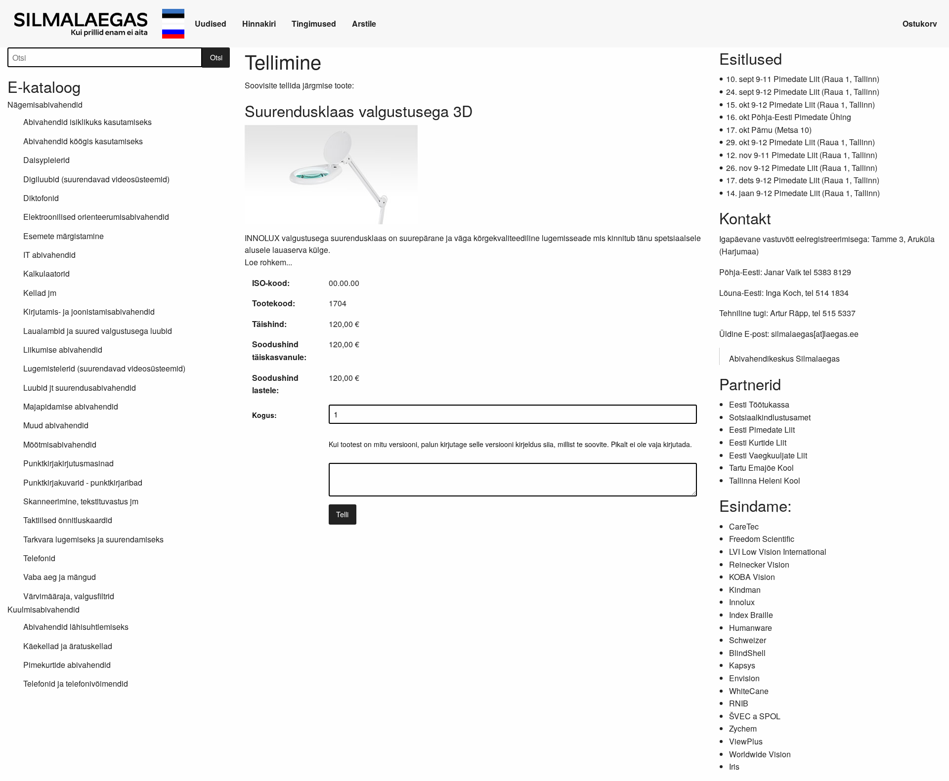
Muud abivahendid (55, 425)
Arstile (364, 23)
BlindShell (747, 652)
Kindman (745, 589)
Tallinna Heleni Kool (764, 480)
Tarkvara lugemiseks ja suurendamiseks (93, 539)
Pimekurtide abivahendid (67, 664)
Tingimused (314, 23)
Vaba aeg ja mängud (59, 576)
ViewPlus (746, 741)
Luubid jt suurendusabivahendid (79, 387)
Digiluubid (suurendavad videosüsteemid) (96, 179)
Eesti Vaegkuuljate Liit (768, 455)
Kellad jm (39, 292)
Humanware (750, 627)
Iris (734, 766)
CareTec (744, 526)
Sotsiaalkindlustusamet (770, 417)
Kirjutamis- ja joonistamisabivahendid (89, 311)
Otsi (216, 57)
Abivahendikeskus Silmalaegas (784, 358)
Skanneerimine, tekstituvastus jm (80, 501)
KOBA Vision (752, 576)
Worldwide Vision (760, 754)
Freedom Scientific (761, 538)
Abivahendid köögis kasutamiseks (83, 141)
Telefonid (39, 558)
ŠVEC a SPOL (754, 716)
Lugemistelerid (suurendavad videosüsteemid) (104, 368)
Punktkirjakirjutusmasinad (68, 463)
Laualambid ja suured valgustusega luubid (97, 330)
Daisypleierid (46, 159)
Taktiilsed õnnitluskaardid (67, 520)
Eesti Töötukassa (759, 404)
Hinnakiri (259, 23)
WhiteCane (749, 691)
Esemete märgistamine (63, 236)
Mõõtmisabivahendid (59, 444)
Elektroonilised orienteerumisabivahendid (96, 216)
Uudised (210, 23)
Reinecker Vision (759, 564)
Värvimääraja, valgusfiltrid (68, 596)
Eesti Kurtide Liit (757, 442)
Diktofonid (41, 198)
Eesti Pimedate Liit (762, 429)
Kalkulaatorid (46, 273)
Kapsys (742, 665)
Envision (744, 678)
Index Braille (751, 614)
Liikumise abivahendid (62, 349)
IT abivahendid (49, 254)
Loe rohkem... (268, 262)
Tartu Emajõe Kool (761, 467)
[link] (82, 23)
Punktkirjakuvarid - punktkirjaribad (82, 482)
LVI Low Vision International (777, 551)
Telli (342, 514)
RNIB (738, 703)
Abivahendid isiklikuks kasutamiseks (87, 121)
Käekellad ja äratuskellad (67, 646)
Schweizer (747, 640)
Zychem (743, 728)
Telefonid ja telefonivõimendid (75, 683)
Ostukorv (920, 23)
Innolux (742, 602)
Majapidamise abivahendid (70, 406)
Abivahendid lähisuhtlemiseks (76, 626)
